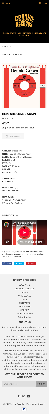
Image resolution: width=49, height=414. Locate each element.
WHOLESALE (24, 296)
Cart (44, 3)
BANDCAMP (24, 306)
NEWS (25, 292)
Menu (8, 3)
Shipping (6, 128)
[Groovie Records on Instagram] (23, 396)
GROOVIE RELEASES (24, 288)
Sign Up (41, 384)
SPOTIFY (24, 310)
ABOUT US (24, 285)
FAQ (24, 299)
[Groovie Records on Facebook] (19, 396)
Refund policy (24, 317)
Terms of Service (24, 313)
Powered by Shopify (35, 404)
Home (5, 47)
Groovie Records (16, 404)
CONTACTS (24, 303)
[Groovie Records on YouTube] (28, 396)
